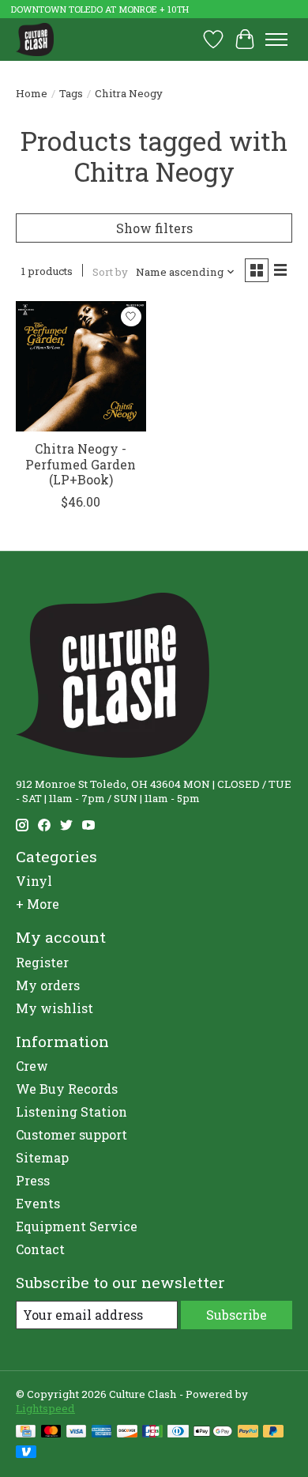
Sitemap (42, 1157)
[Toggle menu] (276, 39)
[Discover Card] (127, 1433)
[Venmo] (26, 1453)
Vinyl (34, 880)
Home (31, 93)
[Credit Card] (26, 1433)
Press (33, 1180)
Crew (32, 1065)
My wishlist (54, 1008)
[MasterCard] (51, 1433)
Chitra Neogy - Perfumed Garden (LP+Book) (80, 463)
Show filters (154, 228)
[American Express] (102, 1433)
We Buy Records (67, 1088)
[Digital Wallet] (212, 1433)
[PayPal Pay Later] (273, 1433)
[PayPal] (248, 1433)
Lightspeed (45, 1408)
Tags (71, 93)
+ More (37, 903)
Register (42, 962)
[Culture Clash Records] (35, 39)
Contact (40, 1249)
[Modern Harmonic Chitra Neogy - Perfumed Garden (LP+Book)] (81, 366)
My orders (48, 985)
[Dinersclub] (177, 1433)
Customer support (71, 1134)
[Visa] (76, 1433)
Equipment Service (76, 1226)
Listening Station (71, 1111)
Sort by (110, 272)
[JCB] (152, 1433)
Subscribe (236, 1314)
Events (38, 1203)
